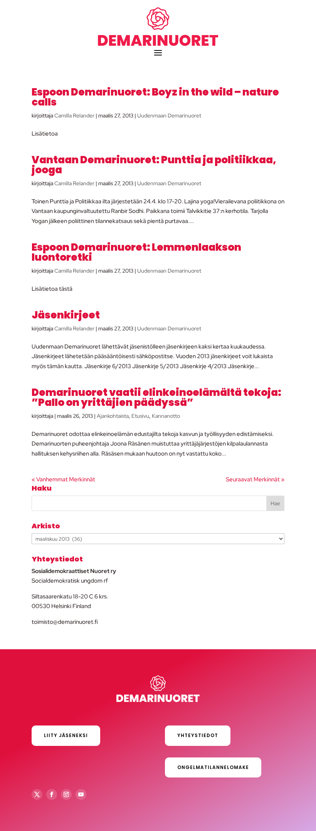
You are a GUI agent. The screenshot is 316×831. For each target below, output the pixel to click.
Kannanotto (166, 415)
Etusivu (140, 415)
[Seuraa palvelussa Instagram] (66, 794)
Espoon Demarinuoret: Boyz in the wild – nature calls (155, 97)
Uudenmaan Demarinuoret (169, 115)
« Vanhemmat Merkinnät (63, 479)
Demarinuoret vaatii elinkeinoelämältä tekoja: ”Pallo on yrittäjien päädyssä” (156, 397)
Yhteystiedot (197, 735)
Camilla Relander (74, 115)
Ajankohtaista (113, 415)
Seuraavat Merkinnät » (255, 479)
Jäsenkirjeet (66, 315)
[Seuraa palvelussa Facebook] (51, 794)
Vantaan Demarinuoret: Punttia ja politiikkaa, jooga (154, 165)
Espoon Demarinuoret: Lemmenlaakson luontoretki (136, 252)
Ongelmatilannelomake (213, 767)
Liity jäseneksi (66, 735)
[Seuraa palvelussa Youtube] (81, 794)
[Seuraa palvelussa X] (37, 794)
